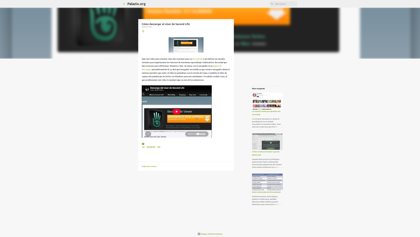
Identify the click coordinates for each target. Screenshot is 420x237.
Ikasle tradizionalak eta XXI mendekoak (266, 192)
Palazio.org (136, 4)
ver (159, 147)
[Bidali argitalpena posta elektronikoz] (143, 144)
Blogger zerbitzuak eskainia (211, 234)
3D (143, 147)
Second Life (197, 59)
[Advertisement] (291, 75)
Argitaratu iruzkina (149, 166)
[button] (143, 31)
